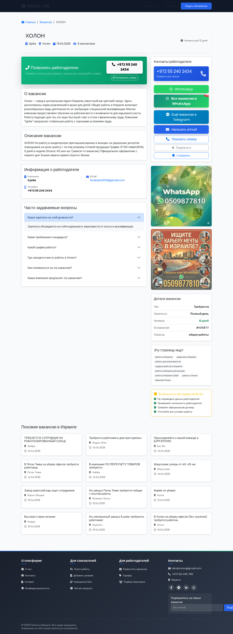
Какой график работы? (42, 247)
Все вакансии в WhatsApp (189, 100)
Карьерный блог (83, 581)
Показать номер (184, 139)
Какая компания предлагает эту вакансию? (55, 278)
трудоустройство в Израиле (168, 366)
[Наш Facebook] (171, 587)
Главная (30, 22)
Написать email (184, 129)
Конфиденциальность (37, 588)
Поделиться (183, 148)
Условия (29, 581)
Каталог (170, 6)
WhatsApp (183, 89)
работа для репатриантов (168, 361)
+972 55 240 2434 (126, 67)
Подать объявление (196, 6)
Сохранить (183, 156)
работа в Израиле (164, 357)
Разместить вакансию (135, 569)
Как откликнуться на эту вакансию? (50, 268)
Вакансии (151, 6)
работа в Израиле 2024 (166, 375)
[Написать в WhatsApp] (194, 587)
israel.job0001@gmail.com (107, 180)
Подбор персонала (134, 581)
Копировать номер (126, 77)
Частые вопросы (83, 588)
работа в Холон (190, 375)
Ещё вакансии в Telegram (183, 117)
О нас (28, 569)
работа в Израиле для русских (170, 370)
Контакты (30, 575)
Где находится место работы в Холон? (52, 258)
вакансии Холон (163, 380)
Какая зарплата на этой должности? (50, 217)
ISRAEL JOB (38, 6)
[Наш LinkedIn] (186, 587)
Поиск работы (82, 569)
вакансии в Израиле (186, 357)
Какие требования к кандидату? (48, 237)
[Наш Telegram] (179, 587)
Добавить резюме (83, 575)
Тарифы (127, 575)
